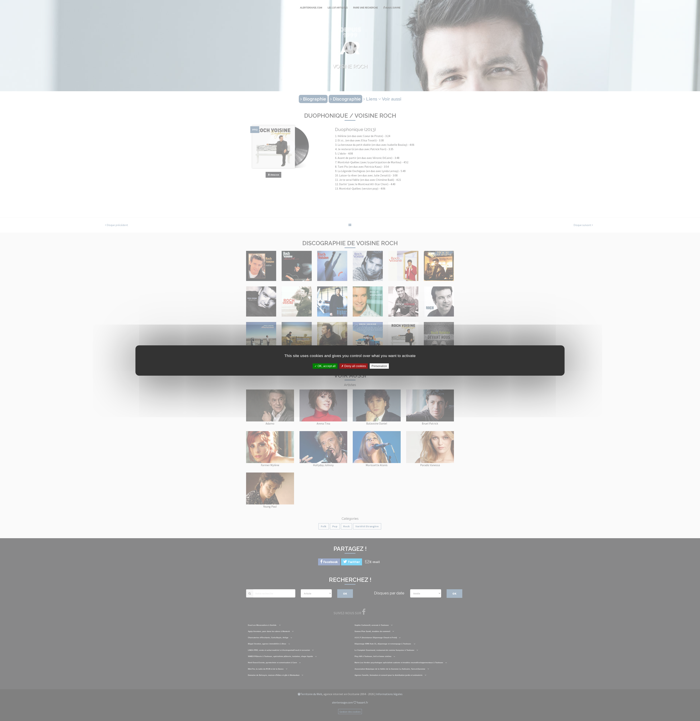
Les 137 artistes (337, 7)
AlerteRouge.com (311, 7)
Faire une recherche (365, 7)
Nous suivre (392, 7)
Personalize (379, 366)
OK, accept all (326, 366)
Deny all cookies (355, 366)
